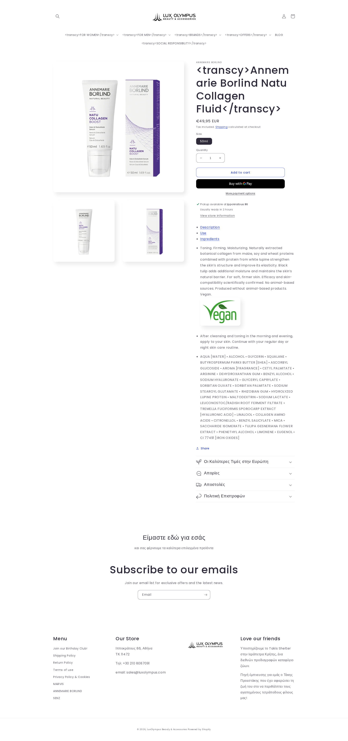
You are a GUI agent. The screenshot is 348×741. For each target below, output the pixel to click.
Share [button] (205, 448)
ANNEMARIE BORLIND (67, 691)
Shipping (221, 127)
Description (210, 227)
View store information (217, 216)
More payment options (240, 193)
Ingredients (210, 239)
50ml (204, 141)
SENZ (56, 698)
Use (203, 233)
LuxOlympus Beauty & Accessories (167, 729)
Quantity (202, 150)
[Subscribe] (205, 595)
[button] (57, 16)
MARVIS (58, 684)
